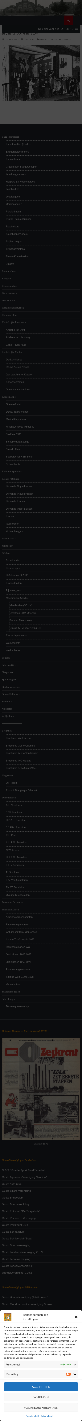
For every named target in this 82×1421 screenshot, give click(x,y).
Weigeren (41, 1397)
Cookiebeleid (32, 1416)
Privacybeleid (47, 1416)
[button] (76, 1317)
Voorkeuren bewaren (41, 1407)
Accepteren (41, 1386)
